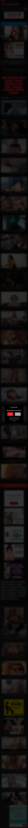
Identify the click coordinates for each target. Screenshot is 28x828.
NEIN (17, 414)
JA (10, 414)
